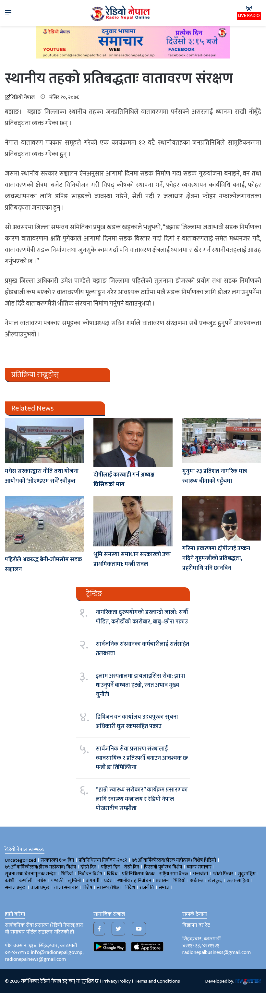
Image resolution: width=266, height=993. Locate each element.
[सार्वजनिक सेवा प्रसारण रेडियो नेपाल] (121, 13)
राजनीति (146, 887)
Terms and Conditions (157, 981)
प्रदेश (108, 880)
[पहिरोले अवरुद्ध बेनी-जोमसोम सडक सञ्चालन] (44, 524)
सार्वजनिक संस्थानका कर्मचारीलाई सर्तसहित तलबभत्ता (142, 648)
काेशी (10, 880)
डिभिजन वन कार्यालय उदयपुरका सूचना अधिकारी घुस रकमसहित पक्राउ (137, 721)
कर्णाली (26, 880)
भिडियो (179, 880)
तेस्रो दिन (131, 867)
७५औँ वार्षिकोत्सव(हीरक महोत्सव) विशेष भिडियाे (174, 860)
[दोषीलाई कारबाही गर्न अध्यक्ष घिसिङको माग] (132, 442)
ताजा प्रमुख (40, 887)
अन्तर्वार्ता (200, 873)
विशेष (87, 887)
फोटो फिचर (223, 873)
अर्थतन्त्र (196, 880)
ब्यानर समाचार (199, 867)
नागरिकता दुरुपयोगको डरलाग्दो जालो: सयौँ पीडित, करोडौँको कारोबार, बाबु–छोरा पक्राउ (142, 617)
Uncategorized (20, 860)
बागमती (93, 880)
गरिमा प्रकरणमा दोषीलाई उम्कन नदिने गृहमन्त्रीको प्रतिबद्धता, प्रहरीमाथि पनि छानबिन (216, 558)
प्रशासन (162, 880)
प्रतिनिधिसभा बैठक (138, 873)
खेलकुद (215, 880)
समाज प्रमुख (15, 887)
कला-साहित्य (237, 880)
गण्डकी (57, 880)
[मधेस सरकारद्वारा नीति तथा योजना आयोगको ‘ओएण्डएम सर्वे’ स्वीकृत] (44, 440)
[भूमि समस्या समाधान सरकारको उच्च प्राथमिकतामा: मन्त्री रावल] (132, 521)
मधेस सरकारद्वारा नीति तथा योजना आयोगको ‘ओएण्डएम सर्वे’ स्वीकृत (42, 476)
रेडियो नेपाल (23, 97)
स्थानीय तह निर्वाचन (134, 880)
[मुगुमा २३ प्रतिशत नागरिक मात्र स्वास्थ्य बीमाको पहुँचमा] (221, 440)
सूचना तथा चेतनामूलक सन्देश (30, 873)
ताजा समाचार (66, 887)
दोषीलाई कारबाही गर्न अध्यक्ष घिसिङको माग (123, 480)
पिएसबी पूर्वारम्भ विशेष (163, 867)
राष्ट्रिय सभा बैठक (173, 873)
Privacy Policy (117, 981)
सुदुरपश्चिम (247, 873)
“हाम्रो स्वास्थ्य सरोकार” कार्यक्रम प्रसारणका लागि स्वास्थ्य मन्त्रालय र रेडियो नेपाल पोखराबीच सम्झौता (142, 799)
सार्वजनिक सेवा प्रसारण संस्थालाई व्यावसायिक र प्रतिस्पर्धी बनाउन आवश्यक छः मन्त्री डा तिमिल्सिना (142, 758)
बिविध (112, 873)
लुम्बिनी (74, 880)
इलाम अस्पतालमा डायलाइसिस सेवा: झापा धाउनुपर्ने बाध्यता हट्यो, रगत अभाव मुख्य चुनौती (140, 685)
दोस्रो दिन (88, 867)
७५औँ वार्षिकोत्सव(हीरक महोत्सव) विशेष (40, 867)
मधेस (41, 880)
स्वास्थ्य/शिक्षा (109, 887)
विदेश (130, 887)
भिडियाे (67, 873)
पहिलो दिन (110, 867)
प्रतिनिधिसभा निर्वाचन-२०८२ (103, 860)
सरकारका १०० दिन (57, 860)
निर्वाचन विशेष (90, 873)
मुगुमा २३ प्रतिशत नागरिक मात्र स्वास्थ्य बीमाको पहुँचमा (214, 476)
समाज (164, 887)
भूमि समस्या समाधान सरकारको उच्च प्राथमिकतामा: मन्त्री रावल (132, 559)
